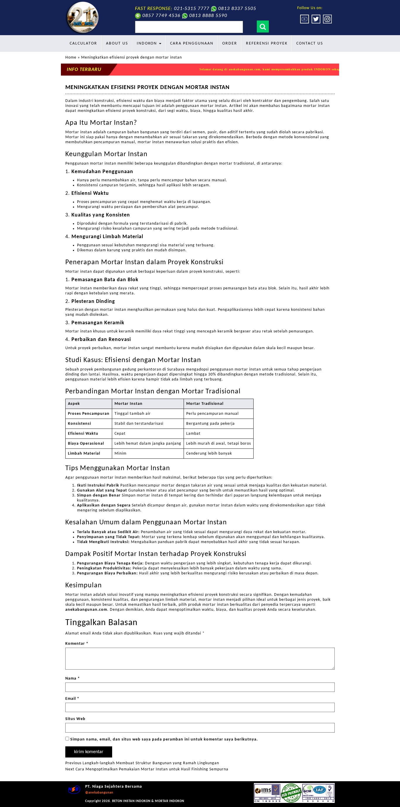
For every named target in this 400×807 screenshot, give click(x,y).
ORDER (229, 43)
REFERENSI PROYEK (267, 43)
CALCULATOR (83, 43)
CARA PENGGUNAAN (191, 43)
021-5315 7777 (191, 8)
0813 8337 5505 (237, 8)
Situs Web (75, 719)
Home (70, 57)
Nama (72, 678)
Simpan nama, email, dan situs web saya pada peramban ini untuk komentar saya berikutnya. (164, 739)
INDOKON (147, 43)
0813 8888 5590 (208, 15)
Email (72, 699)
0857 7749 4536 (161, 15)
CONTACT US (309, 43)
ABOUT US (117, 43)
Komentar (76, 643)
